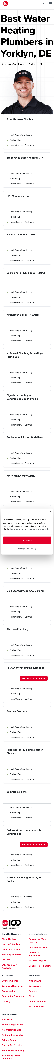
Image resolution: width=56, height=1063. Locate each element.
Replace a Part (9, 991)
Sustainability (35, 986)
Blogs (31, 996)
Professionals (7, 976)
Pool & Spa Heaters (11, 954)
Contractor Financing (13, 996)
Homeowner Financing (13, 1050)
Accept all (27, 540)
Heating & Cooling (11, 944)
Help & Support (36, 1006)
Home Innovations (11, 949)
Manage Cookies (25, 549)
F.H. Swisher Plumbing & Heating (26, 667)
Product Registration (12, 1024)
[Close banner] (50, 511)
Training (6, 1001)
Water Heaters (9, 939)
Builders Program (37, 960)
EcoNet (6, 959)
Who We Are (35, 980)
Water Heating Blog (11, 1029)
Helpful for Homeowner (12, 934)
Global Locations (37, 1001)
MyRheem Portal (10, 980)
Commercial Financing (40, 966)
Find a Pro (7, 1019)
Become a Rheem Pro (13, 986)
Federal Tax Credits (12, 1045)
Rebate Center (9, 1040)
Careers (33, 991)
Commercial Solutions (38, 934)
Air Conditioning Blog (12, 1035)
